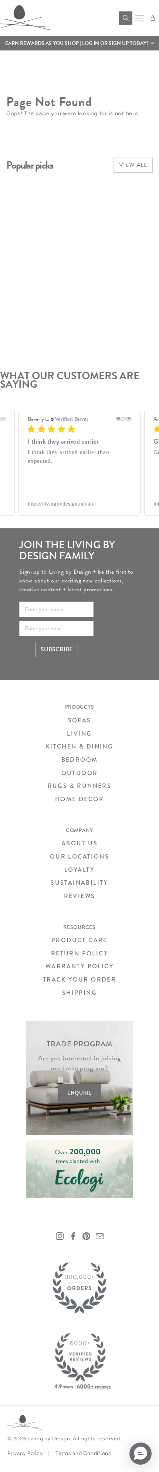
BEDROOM (79, 760)
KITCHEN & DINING (79, 746)
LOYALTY (79, 870)
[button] (79, 43)
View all (133, 165)
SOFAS (79, 720)
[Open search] (125, 18)
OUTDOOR (79, 773)
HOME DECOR (79, 799)
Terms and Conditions (83, 1453)
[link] (79, 504)
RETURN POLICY (79, 953)
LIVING (79, 733)
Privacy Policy (25, 1453)
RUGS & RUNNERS (80, 786)
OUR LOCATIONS (79, 856)
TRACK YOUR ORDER (79, 979)
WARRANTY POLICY (79, 966)
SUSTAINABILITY (79, 882)
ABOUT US (79, 843)
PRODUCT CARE (79, 940)
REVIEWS (79, 896)
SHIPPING (79, 993)
